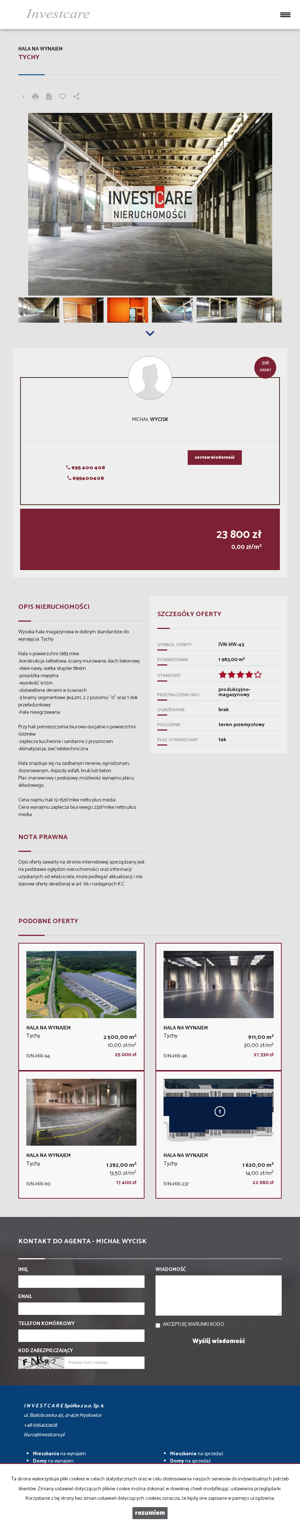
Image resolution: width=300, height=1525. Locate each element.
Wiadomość (170, 1270)
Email (25, 1297)
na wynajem (59, 1454)
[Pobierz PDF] (49, 98)
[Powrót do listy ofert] (23, 98)
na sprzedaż (196, 1454)
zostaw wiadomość (215, 457)
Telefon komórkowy (46, 1324)
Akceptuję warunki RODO (193, 1324)
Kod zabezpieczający (45, 1351)
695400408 (87, 478)
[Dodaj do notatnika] (62, 98)
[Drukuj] (35, 98)
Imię (23, 1270)
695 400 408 (87, 468)
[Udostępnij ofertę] (76, 98)
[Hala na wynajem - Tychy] (81, 1007)
